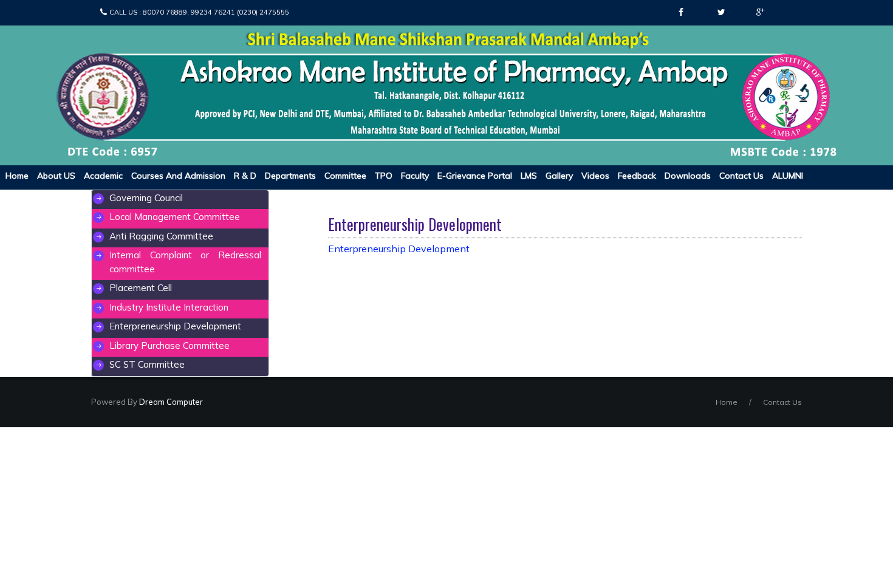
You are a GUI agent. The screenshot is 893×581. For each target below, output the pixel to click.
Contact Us (741, 175)
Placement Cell (140, 288)
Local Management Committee (174, 216)
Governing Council (146, 198)
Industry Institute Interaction (168, 307)
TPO (383, 175)
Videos (595, 175)
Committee (345, 175)
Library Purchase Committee (169, 345)
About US (56, 175)
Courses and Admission (178, 175)
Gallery (559, 175)
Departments (290, 175)
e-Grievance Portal (474, 175)
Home (17, 175)
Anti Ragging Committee (161, 236)
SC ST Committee (147, 364)
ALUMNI (787, 175)
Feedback (637, 175)
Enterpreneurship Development (175, 326)
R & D (245, 175)
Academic (103, 175)
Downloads (688, 175)
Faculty (415, 175)
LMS (529, 175)
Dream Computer (170, 402)
